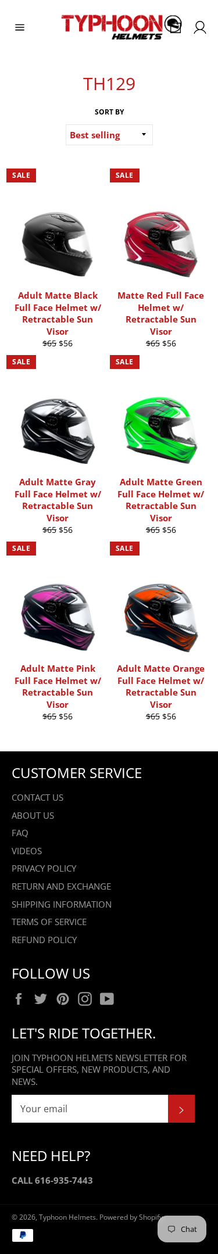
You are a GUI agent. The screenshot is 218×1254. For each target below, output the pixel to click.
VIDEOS (27, 851)
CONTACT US (37, 797)
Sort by (109, 112)
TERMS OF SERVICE (49, 921)
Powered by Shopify (131, 1217)
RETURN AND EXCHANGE (61, 886)
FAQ (20, 833)
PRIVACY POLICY (44, 868)
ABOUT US (33, 815)
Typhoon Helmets (67, 1217)
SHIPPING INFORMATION (62, 904)
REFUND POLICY (44, 939)
